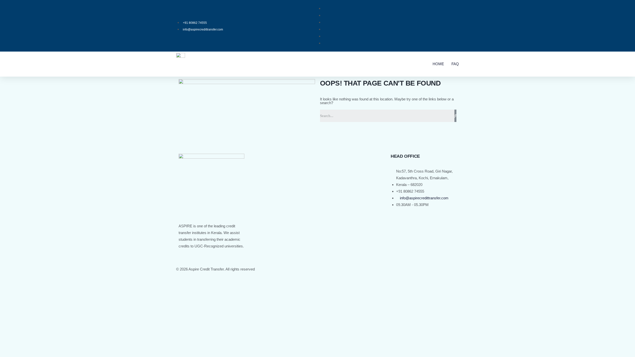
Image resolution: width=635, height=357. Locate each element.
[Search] (455, 116)
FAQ (455, 64)
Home (438, 64)
